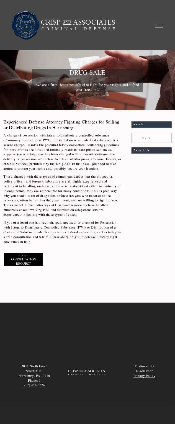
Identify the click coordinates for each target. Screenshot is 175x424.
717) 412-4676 (34, 385)
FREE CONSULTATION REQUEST (23, 259)
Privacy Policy (144, 375)
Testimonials (144, 366)
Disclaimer (144, 370)
